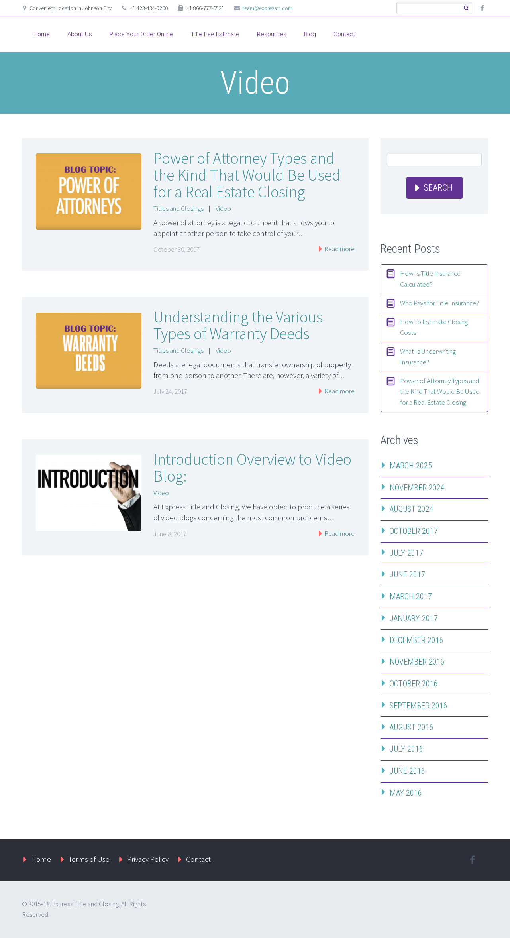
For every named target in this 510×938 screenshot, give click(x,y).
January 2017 (414, 618)
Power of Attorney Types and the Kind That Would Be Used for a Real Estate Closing (247, 175)
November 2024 (417, 487)
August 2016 (412, 727)
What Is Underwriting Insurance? (428, 356)
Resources (271, 34)
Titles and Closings (178, 208)
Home (41, 34)
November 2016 (417, 662)
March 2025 (411, 465)
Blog (310, 34)
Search (438, 188)
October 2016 (414, 683)
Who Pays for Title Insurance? (439, 303)
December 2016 (416, 640)
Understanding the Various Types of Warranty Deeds (238, 325)
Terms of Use (89, 859)
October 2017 (414, 531)
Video (223, 208)
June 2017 (407, 574)
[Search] (466, 8)
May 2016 (406, 793)
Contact (344, 34)
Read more (339, 248)
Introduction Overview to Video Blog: (252, 467)
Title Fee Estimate (215, 34)
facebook (482, 8)
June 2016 (407, 771)
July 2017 (406, 553)
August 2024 (412, 509)
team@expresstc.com (267, 8)
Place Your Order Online (141, 34)
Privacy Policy (148, 859)
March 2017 (411, 596)
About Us (79, 34)
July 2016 (406, 749)
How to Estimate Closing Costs (434, 327)
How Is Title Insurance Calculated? (430, 279)
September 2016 (418, 705)
